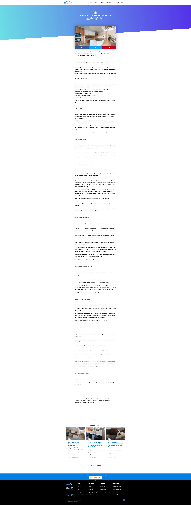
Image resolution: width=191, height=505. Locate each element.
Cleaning (94, 468)
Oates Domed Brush (102, 147)
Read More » (70, 453)
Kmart (101, 120)
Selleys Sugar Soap (89, 279)
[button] (82, 47)
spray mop (106, 361)
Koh (109, 180)
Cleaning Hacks (102, 19)
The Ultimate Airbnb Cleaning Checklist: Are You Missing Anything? (75, 444)
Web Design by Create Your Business (72, 501)
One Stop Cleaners (69, 500)
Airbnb (89, 468)
